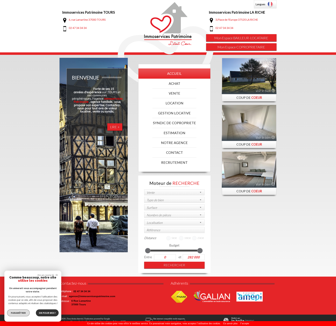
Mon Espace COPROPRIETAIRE (241, 47)
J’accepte (244, 323)
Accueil (174, 73)
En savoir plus (230, 323)
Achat (174, 83)
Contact (174, 152)
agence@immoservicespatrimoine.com (92, 296)
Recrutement (174, 162)
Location (174, 103)
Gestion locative (174, 113)
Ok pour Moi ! (47, 312)
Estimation (174, 133)
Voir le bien (262, 91)
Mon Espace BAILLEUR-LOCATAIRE (241, 38)
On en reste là (45, 275)
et (179, 257)
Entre (148, 257)
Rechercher (174, 265)
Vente (174, 93)
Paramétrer (18, 312)
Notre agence (174, 143)
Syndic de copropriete (174, 123)
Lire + (115, 127)
